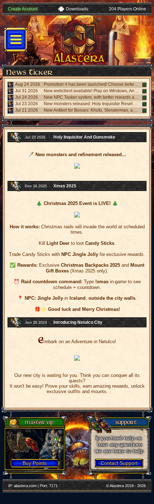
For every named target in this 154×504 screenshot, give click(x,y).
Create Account (23, 8)
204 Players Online (127, 8)
